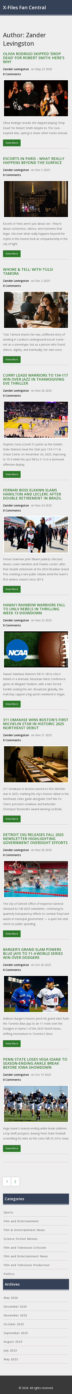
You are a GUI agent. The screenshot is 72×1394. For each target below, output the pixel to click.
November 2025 (15, 1315)
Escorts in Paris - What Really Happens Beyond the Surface (33, 160)
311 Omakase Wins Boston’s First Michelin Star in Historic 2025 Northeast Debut (35, 723)
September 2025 (16, 1333)
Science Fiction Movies (21, 1239)
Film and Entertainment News (26, 1256)
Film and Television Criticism (25, 1247)
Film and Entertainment (21, 1221)
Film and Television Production (27, 1265)
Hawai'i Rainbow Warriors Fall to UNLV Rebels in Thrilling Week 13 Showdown (34, 608)
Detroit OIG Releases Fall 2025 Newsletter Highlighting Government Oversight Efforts (35, 838)
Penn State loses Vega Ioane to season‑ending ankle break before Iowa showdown (35, 1063)
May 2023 (11, 1359)
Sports (8, 1212)
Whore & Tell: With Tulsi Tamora (28, 271)
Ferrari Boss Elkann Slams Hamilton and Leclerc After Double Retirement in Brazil (32, 494)
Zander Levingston (16, 69)
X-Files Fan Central (24, 7)
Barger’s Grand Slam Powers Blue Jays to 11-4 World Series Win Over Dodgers (33, 953)
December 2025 (15, 1306)
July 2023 (10, 1350)
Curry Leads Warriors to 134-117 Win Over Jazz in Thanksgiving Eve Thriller (35, 379)
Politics (9, 1274)
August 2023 (13, 1341)
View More (11, 143)
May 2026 (11, 1298)
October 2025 (14, 1324)
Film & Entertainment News (24, 1230)
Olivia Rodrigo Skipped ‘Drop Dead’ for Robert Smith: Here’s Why (33, 57)
